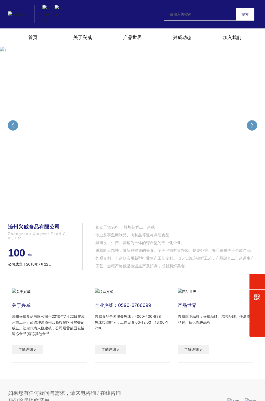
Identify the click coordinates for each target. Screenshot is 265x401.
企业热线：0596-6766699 (123, 305)
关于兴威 (21, 305)
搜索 (245, 14)
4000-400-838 (148, 316)
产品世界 (187, 305)
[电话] (257, 281)
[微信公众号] (257, 297)
